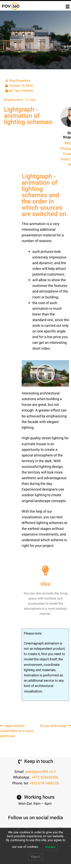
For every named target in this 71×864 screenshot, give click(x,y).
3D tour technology (53, 725)
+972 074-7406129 (44, 783)
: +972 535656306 (44, 777)
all (10, 90)
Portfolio (27, 90)
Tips (17, 90)
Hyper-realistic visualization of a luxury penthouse (16, 730)
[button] (67, 6)
